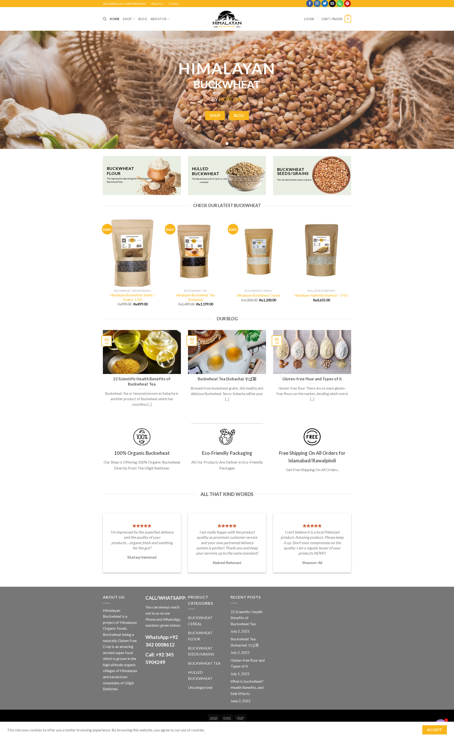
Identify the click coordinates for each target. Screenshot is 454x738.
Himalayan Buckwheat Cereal (258, 295)
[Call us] (339, 3)
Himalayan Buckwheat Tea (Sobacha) (195, 297)
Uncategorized (200, 687)
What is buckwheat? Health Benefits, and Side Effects (247, 687)
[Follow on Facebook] (309, 3)
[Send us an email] (332, 3)
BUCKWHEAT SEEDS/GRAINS (201, 651)
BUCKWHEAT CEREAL (200, 620)
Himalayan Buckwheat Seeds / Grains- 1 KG (132, 297)
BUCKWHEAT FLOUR (200, 635)
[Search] (104, 18)
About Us (157, 3)
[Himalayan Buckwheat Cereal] (258, 252)
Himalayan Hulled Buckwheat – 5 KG (321, 295)
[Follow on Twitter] (324, 3)
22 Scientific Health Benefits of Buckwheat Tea (246, 617)
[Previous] (103, 265)
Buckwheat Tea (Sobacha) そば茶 (245, 642)
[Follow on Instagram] (317, 3)
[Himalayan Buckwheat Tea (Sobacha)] (195, 252)
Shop (127, 19)
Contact (173, 3)
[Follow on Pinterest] (347, 3)
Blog (142, 19)
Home (114, 19)
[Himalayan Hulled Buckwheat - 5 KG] (321, 252)
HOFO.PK (230, 99)
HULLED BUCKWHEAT (200, 675)
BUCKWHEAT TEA (204, 663)
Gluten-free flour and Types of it (248, 663)
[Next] (350, 265)
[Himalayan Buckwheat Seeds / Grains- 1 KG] (132, 252)
